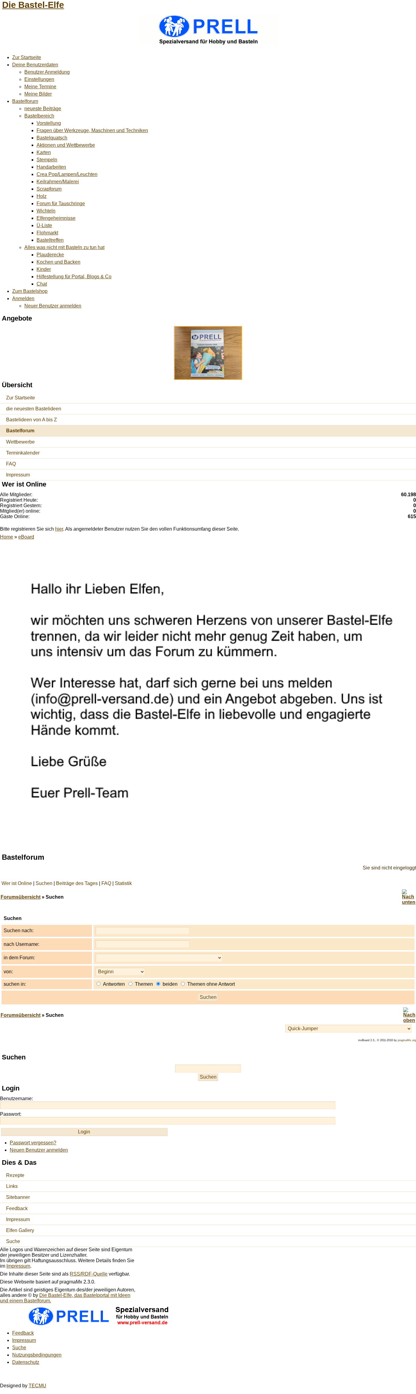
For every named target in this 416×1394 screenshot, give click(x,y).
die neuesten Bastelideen (33, 408)
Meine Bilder (38, 94)
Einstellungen (39, 79)
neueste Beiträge (42, 108)
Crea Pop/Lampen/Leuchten (67, 174)
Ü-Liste (44, 225)
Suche (13, 1241)
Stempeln (47, 159)
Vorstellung (49, 123)
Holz (42, 196)
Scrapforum (49, 188)
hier (59, 529)
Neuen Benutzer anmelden (39, 1150)
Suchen (44, 883)
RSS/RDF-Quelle (89, 1273)
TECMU (37, 1385)
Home (6, 536)
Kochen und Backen (58, 262)
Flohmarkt (47, 232)
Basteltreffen (50, 240)
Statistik (123, 883)
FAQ (11, 463)
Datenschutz (25, 1362)
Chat (42, 283)
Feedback (17, 1208)
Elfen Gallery (20, 1230)
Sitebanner (18, 1197)
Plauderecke (50, 254)
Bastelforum (25, 101)
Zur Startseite (26, 57)
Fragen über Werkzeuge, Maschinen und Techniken (92, 130)
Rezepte (15, 1175)
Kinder (44, 269)
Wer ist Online (17, 883)
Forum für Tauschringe (61, 203)
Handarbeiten (51, 167)
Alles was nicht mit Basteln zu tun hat (64, 247)
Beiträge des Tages (77, 883)
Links (12, 1186)
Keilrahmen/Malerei (58, 181)
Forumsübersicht (21, 897)
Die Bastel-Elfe (33, 5)
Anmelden (23, 298)
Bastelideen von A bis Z (31, 419)
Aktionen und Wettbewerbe (66, 145)
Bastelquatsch (52, 137)
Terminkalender (23, 452)
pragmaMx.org (407, 1040)
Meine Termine (40, 86)
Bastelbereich (39, 115)
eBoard (26, 536)
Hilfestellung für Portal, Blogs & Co (74, 276)
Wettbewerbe (20, 441)
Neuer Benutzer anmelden (52, 305)
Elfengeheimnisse (56, 218)
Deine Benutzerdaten (35, 64)
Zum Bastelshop (30, 291)
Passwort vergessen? (33, 1142)
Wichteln (46, 210)
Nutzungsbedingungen (37, 1354)
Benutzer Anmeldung (47, 72)
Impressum (18, 474)
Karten (44, 152)
